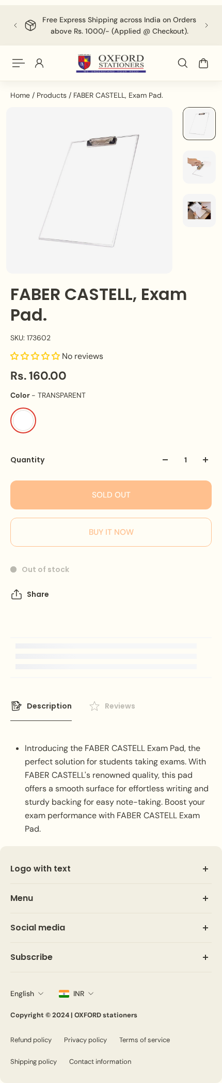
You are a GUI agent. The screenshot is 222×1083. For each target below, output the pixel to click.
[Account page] (39, 63)
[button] (36, 356)
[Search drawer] (182, 63)
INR (78, 993)
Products (53, 95)
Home (21, 95)
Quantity (27, 460)
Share (38, 594)
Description (49, 706)
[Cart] (203, 63)
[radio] (23, 420)
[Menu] (18, 63)
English (22, 993)
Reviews (120, 706)
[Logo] (111, 63)
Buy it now (111, 532)
